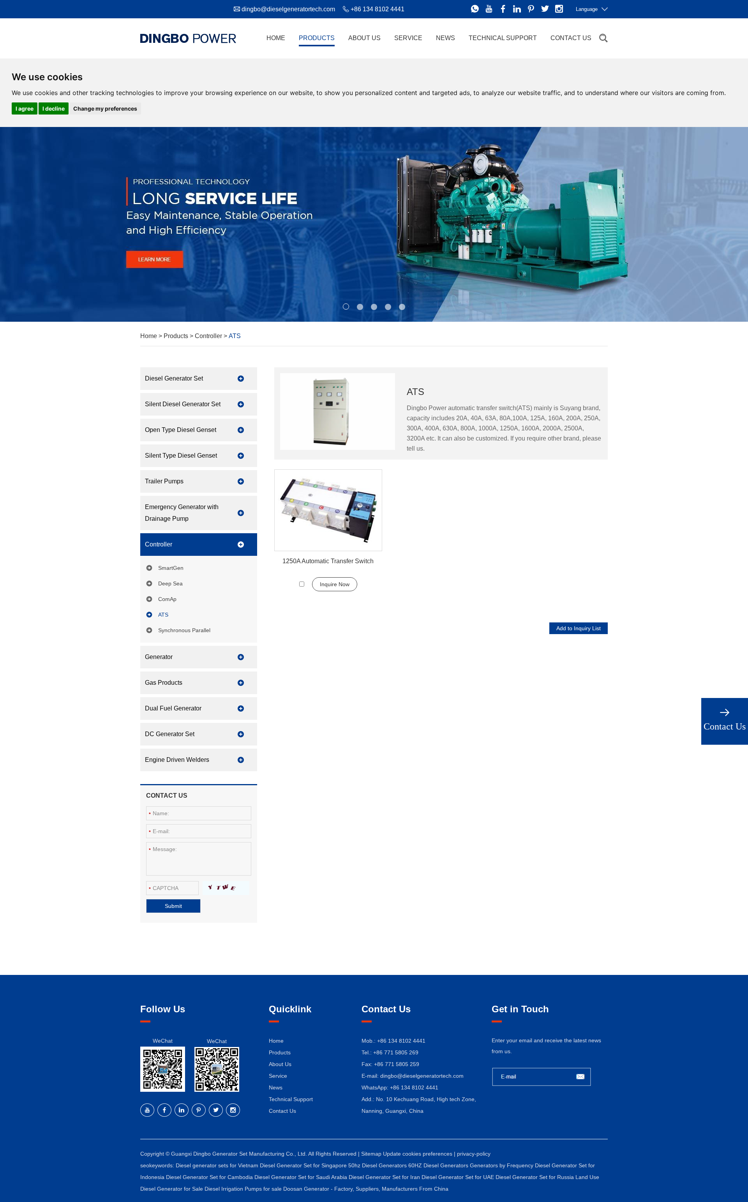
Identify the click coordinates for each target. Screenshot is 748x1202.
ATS (163, 615)
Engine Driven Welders (177, 759)
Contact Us (570, 38)
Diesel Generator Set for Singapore (304, 1165)
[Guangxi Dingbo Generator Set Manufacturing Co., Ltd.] (188, 38)
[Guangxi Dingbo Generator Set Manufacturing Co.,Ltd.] (374, 224)
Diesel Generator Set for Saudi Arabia (301, 1177)
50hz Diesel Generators (378, 1165)
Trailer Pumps (164, 481)
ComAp (167, 599)
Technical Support (503, 38)
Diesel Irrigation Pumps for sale (244, 1189)
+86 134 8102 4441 (414, 1087)
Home (275, 38)
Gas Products (163, 682)
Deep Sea (170, 583)
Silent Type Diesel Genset (181, 455)
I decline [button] (53, 108)
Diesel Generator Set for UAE (459, 1177)
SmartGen (170, 568)
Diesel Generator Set (174, 378)
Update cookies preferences (417, 1154)
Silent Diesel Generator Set (183, 404)
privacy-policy (473, 1154)
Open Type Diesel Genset (180, 430)
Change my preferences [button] (105, 108)
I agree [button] (25, 108)
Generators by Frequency (502, 1165)
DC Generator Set (169, 734)
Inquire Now (334, 584)
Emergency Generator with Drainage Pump (182, 513)
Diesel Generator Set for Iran (385, 1177)
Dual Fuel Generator (173, 708)
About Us (364, 38)
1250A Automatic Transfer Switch (328, 561)
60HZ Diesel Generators (439, 1165)
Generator (159, 657)
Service (408, 38)
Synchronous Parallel (184, 630)
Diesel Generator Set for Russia (535, 1177)
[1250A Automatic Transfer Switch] (328, 510)
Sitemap (371, 1154)
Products (317, 38)
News (445, 38)
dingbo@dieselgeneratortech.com (288, 9)
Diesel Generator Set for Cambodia (210, 1177)
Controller (208, 336)
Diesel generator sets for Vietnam (218, 1165)
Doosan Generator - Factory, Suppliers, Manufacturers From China (365, 1189)
